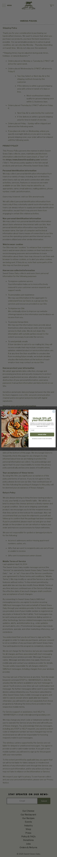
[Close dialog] (54, 411)
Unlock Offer (42, 434)
